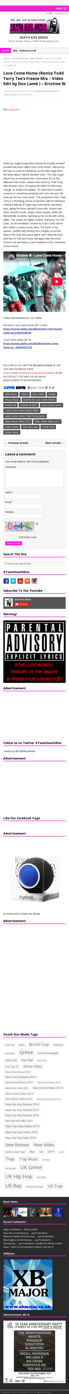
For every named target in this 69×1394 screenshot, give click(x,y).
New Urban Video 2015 (47, 421)
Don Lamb (38, 394)
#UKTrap (9, 1044)
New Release (17, 1145)
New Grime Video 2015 (19, 1093)
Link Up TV (12, 1066)
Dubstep (58, 1044)
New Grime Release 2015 (19, 1082)
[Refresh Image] (37, 523)
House (51, 394)
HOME (50, 13)
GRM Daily (11, 1060)
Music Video (32, 1066)
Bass (21, 1044)
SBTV (51, 1152)
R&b (32, 1152)
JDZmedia (42, 1060)
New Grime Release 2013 (17, 1072)
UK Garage (10, 1168)
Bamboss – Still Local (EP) (24, 1229)
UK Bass (46, 1160)
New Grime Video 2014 (48, 1088)
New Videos (10, 94)
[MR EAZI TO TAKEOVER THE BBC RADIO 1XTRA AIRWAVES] (46, 1214)
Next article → (54, 442)
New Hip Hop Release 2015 (22, 1110)
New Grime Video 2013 (16, 1088)
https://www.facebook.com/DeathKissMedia (29, 372)
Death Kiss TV (61, 13)
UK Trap (55, 1186)
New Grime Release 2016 (49, 1082)
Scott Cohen (11, 427)
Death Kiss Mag (20, 58)
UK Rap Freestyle (34, 1186)
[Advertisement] (24, 716)
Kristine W (10, 405)
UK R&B (41, 1177)
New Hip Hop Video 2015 (21, 1132)
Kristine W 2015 (28, 405)
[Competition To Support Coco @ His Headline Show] (58, 1214)
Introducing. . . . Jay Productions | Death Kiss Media (28, 1243)
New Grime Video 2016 (18, 1098)
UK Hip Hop (18, 1176)
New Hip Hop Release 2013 (48, 1099)
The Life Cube (30, 427)
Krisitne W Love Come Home (39, 399)
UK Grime (31, 1167)
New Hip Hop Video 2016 (20, 1138)
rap (41, 1151)
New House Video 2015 (17, 421)
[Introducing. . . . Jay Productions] (9, 1214)
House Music (12, 399)
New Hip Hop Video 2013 (18, 1120)
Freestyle (10, 1053)
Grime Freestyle (48, 1053)
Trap (9, 1159)
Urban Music (12, 432)
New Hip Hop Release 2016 (22, 1115)
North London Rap (15, 1151)
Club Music (11, 394)
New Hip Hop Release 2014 (22, 1104)
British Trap (39, 1044)
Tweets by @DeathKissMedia (19, 751)
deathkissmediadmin (46, 91)
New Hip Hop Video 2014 (22, 1126)
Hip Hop (27, 1060)
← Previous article (16, 442)
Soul (61, 1152)
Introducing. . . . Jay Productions (32, 1232)
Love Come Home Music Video (22, 410)
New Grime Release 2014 (20, 1077)
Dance (24, 394)
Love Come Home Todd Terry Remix (25, 416)
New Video (44, 1145)
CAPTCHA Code (27, 537)
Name (9, 492)
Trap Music (28, 1159)
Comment (10, 466)
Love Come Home (51, 405)
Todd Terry (48, 427)
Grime (26, 1052)
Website (9, 511)
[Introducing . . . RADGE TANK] (34, 1214)
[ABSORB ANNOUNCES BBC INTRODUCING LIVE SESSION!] (21, 1214)
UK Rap (13, 1185)
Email (8, 502)
